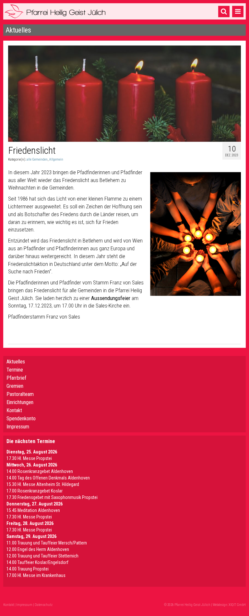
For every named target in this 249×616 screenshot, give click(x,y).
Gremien (14, 386)
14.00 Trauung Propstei (27, 568)
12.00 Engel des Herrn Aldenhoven (37, 549)
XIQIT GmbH (237, 605)
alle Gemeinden (37, 159)
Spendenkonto (21, 418)
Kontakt (14, 410)
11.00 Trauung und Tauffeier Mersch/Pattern (46, 542)
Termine (14, 370)
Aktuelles (15, 362)
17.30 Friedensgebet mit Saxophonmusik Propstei (52, 497)
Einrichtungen (19, 402)
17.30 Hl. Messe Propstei (29, 458)
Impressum (17, 427)
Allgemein (56, 159)
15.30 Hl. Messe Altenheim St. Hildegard (42, 484)
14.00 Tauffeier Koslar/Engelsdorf (37, 562)
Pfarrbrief (16, 378)
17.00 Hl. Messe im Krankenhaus (35, 575)
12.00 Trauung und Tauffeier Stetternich (42, 555)
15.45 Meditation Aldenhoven (33, 510)
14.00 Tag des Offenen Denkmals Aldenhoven (48, 477)
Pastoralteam (20, 394)
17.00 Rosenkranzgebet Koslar (34, 490)
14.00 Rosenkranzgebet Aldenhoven (39, 471)
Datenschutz (44, 605)
